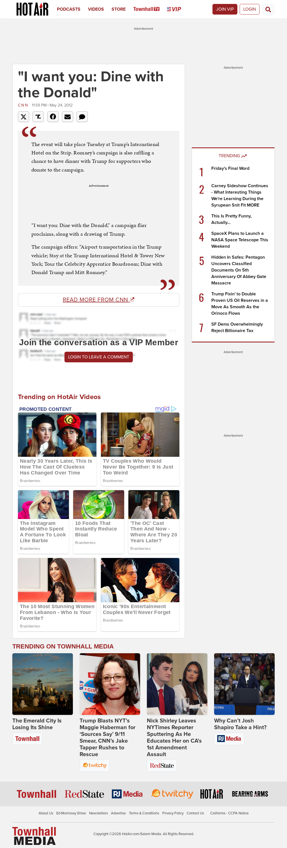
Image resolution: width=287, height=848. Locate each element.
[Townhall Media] (34, 835)
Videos (96, 9)
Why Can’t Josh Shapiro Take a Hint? (240, 724)
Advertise (118, 813)
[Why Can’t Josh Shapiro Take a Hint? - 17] (244, 684)
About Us (46, 813)
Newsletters (98, 813)
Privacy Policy (173, 813)
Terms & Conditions (144, 813)
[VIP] (178, 9)
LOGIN (249, 9)
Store (119, 9)
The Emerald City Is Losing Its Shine (37, 724)
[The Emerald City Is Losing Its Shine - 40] (42, 684)
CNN (24, 105)
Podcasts (68, 9)
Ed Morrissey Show (71, 813)
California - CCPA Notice (229, 813)
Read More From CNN (96, 299)
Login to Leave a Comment (98, 357)
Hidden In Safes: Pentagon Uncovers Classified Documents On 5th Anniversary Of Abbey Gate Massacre (238, 270)
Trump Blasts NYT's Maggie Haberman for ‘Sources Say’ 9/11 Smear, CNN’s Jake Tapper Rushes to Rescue (107, 737)
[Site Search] (268, 9)
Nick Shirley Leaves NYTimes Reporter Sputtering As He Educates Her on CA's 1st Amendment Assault (174, 737)
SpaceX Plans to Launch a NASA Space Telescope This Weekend (239, 240)
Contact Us (195, 813)
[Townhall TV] (150, 9)
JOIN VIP (225, 9)
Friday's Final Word (230, 168)
